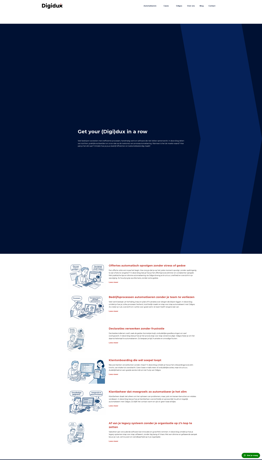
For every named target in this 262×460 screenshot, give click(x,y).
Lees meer (113, 282)
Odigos (179, 6)
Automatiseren (150, 6)
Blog (202, 6)
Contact (211, 6)
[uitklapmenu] (158, 6)
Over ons (191, 6)
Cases (166, 6)
